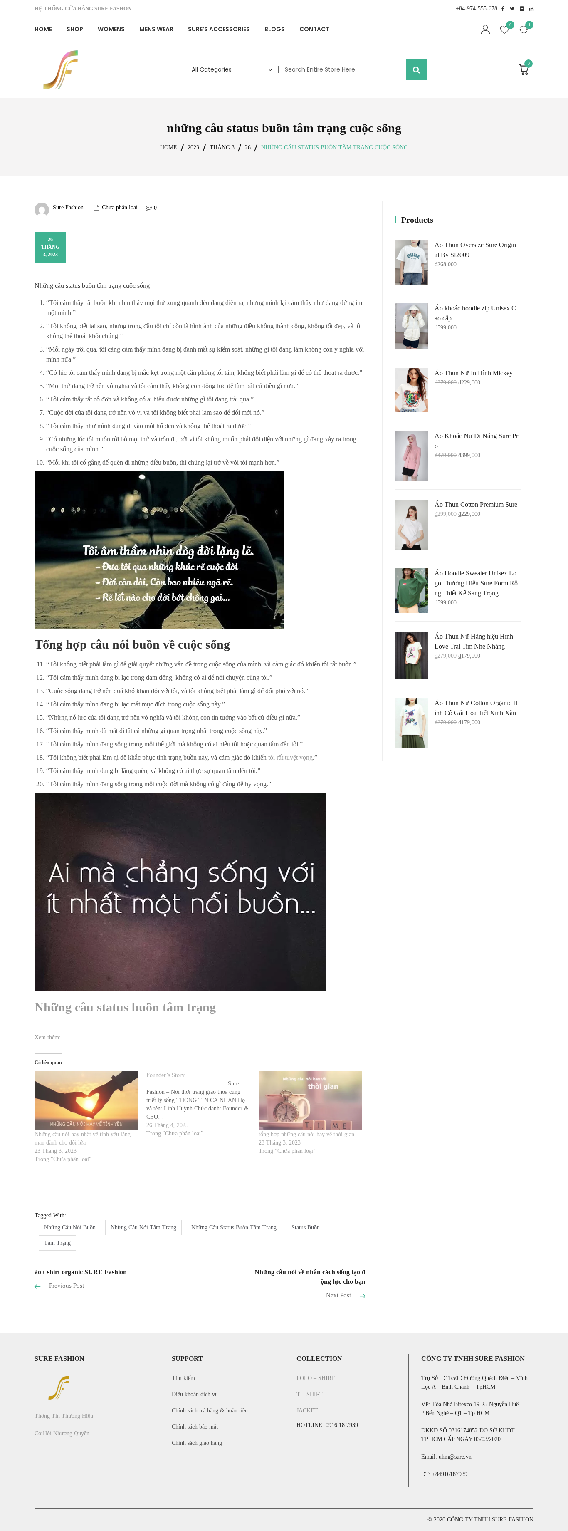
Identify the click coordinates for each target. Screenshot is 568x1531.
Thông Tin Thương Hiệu (64, 1416)
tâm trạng (57, 1243)
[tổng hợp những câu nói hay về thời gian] (310, 1100)
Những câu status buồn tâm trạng (125, 1007)
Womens (111, 29)
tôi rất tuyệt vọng (290, 757)
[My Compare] (523, 31)
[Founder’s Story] (202, 1104)
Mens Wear (156, 29)
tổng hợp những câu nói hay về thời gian (306, 1134)
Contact (314, 29)
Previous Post (66, 1285)
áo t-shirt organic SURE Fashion (81, 1272)
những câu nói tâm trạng (143, 1227)
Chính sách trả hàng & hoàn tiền (210, 1410)
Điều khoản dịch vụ (195, 1394)
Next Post (338, 1295)
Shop (75, 29)
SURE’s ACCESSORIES (219, 29)
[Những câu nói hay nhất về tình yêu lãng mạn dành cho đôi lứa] (86, 1100)
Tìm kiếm (183, 1378)
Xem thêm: (48, 1037)
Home (43, 29)
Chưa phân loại (120, 208)
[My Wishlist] (504, 31)
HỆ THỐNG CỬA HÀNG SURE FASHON (83, 8)
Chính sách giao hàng (197, 1443)
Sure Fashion (68, 208)
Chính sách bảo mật (195, 1427)
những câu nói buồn (70, 1227)
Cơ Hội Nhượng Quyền (62, 1433)
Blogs (274, 29)
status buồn (305, 1227)
